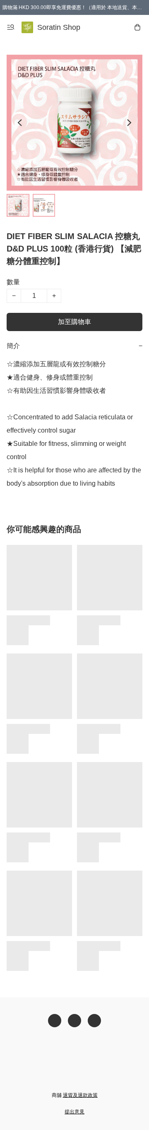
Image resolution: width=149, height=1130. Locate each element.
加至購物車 (74, 321)
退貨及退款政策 (80, 1095)
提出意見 (74, 1112)
